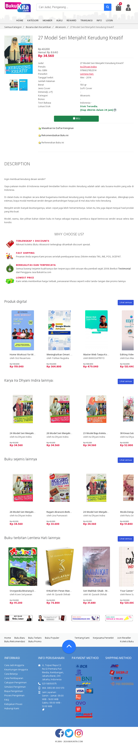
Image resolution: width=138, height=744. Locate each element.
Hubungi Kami (11, 709)
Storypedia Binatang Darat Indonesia (29, 591)
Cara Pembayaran (13, 678)
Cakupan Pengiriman (15, 683)
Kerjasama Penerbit (103, 638)
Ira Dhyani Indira (88, 67)
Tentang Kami (82, 638)
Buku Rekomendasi (14, 642)
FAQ (6, 700)
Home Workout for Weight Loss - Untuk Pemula (35, 355)
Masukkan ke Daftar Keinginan (57, 128)
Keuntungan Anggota (16, 670)
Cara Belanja (11, 674)
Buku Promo (35, 642)
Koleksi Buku (127, 642)
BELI (77, 119)
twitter (69, 733)
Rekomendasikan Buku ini (54, 135)
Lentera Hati (87, 74)
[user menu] (128, 7)
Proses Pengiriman (14, 696)
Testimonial (124, 269)
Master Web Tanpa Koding (97, 355)
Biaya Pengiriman (13, 691)
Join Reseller (124, 638)
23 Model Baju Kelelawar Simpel (100, 433)
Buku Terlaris (35, 638)
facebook (59, 733)
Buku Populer (52, 638)
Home (7, 638)
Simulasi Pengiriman (15, 687)
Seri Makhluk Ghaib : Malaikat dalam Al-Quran (107, 591)
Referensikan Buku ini (52, 143)
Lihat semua (126, 302)
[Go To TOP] (69, 647)
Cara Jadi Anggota (14, 665)
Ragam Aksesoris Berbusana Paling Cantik (68, 512)
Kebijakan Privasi (13, 704)
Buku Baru (19, 638)
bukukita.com (75, 741)
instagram (78, 733)
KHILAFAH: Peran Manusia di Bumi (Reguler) (69, 591)
